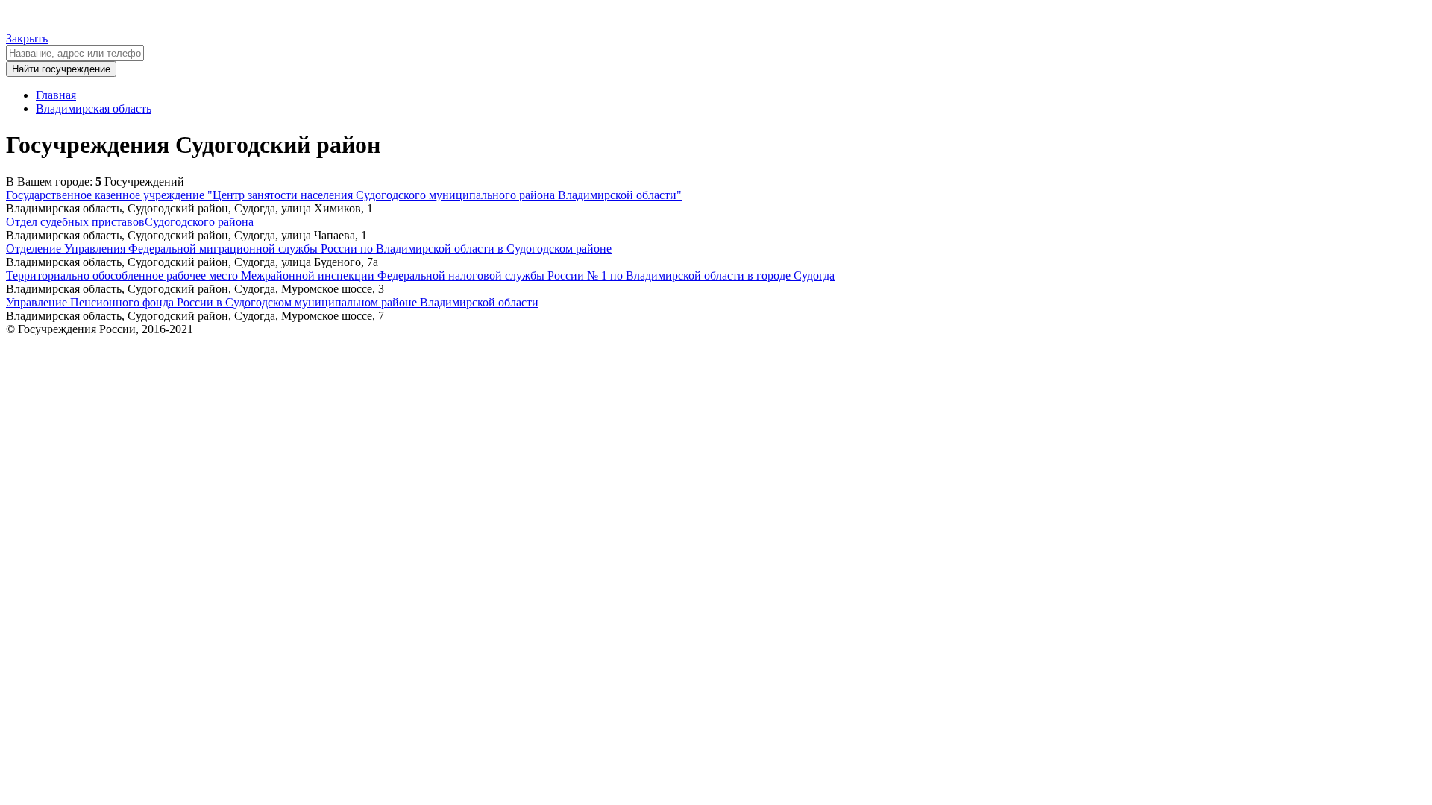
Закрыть (27, 38)
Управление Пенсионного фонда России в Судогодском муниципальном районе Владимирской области (272, 302)
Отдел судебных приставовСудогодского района (130, 221)
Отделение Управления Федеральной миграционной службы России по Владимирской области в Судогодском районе (309, 248)
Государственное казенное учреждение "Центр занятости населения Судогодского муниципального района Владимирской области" (344, 195)
